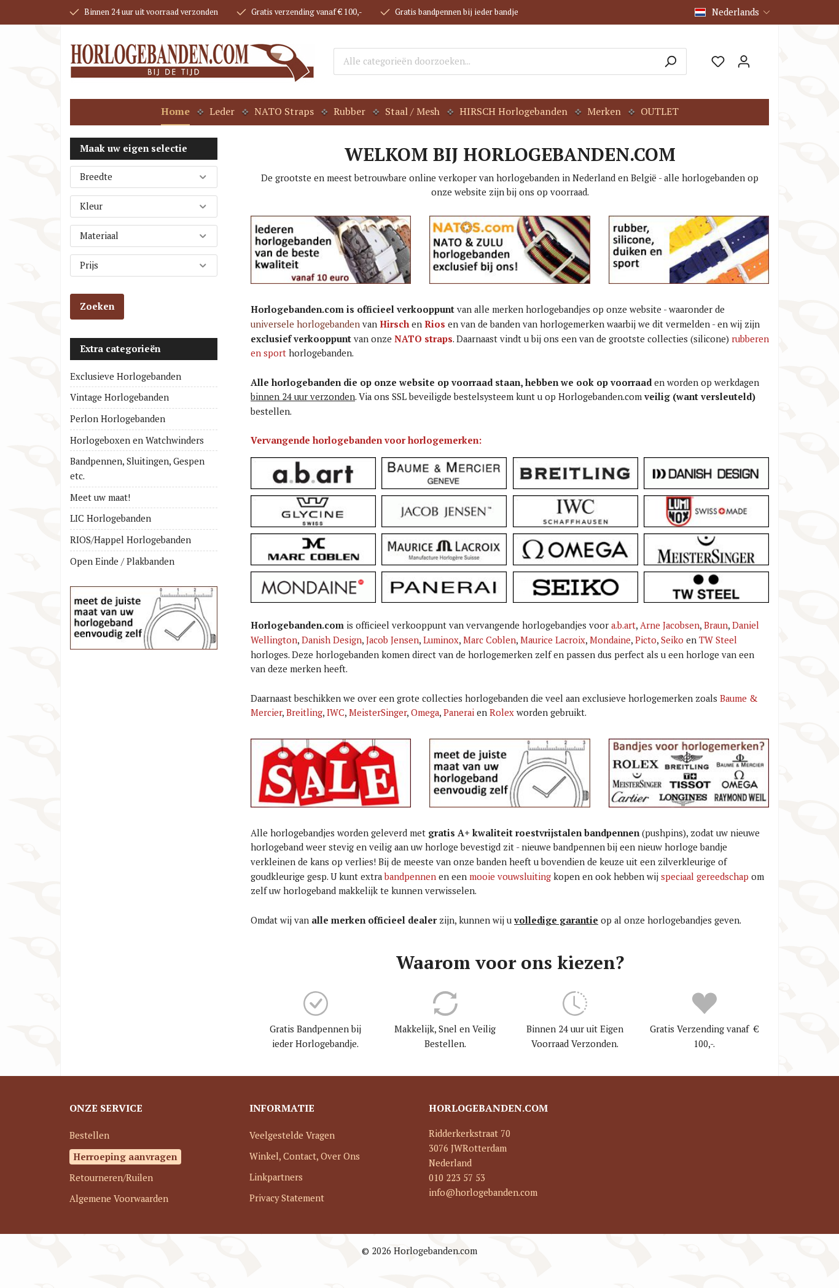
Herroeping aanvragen (125, 1156)
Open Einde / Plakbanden (122, 561)
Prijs (89, 265)
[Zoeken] (670, 61)
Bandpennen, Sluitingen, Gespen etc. (137, 468)
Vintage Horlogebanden (119, 397)
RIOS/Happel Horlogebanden (130, 540)
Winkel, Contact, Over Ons (304, 1156)
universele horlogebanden (305, 324)
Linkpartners (276, 1177)
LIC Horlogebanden (110, 518)
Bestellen (89, 1135)
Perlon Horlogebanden (117, 419)
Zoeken (97, 306)
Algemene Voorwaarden (118, 1198)
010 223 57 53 (457, 1178)
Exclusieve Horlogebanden (125, 376)
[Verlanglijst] (718, 61)
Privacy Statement (286, 1198)
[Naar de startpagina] (192, 61)
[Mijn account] (744, 61)
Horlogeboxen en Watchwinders (137, 440)
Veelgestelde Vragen (292, 1135)
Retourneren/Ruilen (111, 1178)
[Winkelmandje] (763, 57)
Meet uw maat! (100, 497)
